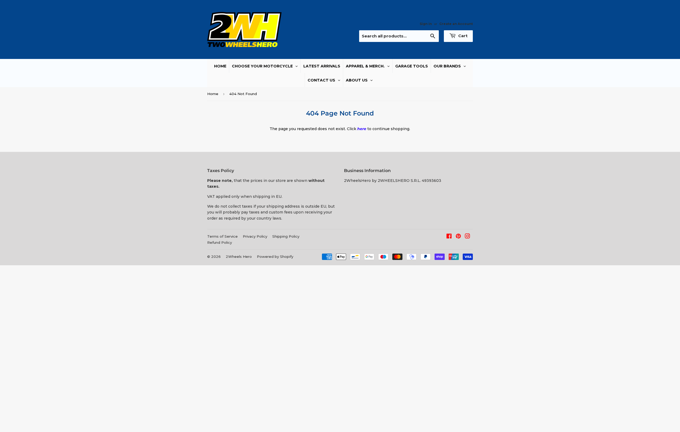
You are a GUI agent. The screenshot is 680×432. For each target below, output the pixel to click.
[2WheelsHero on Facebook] (449, 236)
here (361, 128)
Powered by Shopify (275, 256)
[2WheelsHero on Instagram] (467, 236)
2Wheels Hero (239, 256)
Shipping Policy (285, 236)
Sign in (426, 24)
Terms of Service (222, 236)
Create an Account (456, 24)
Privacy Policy (255, 236)
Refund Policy (219, 242)
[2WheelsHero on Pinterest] (458, 236)
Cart (462, 35)
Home (212, 94)
